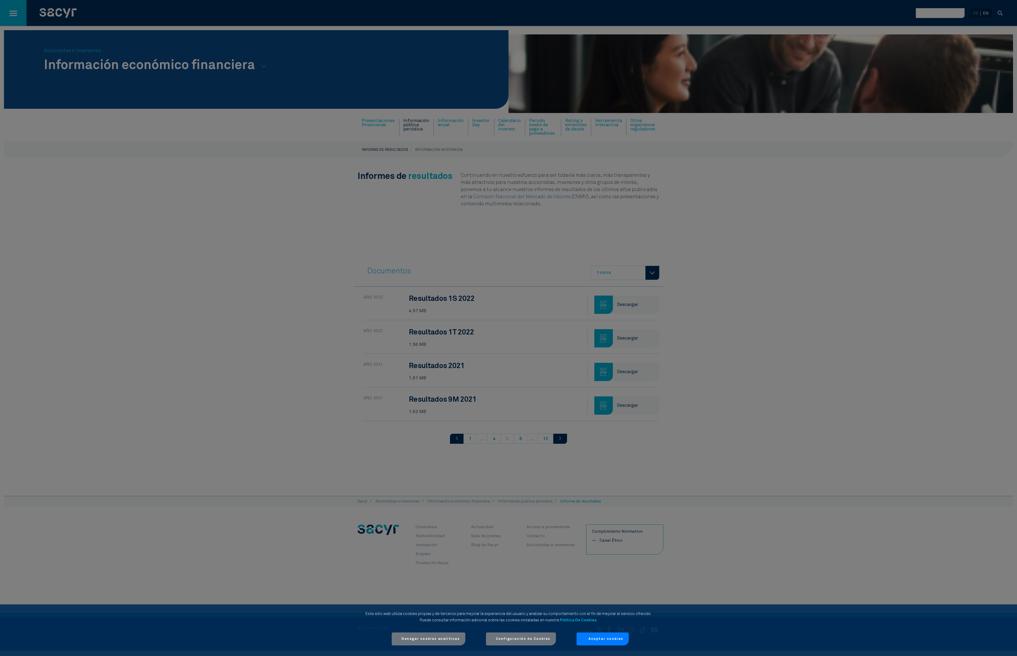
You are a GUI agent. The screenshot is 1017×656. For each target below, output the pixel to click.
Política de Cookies (578, 620)
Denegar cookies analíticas (431, 639)
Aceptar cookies (605, 639)
